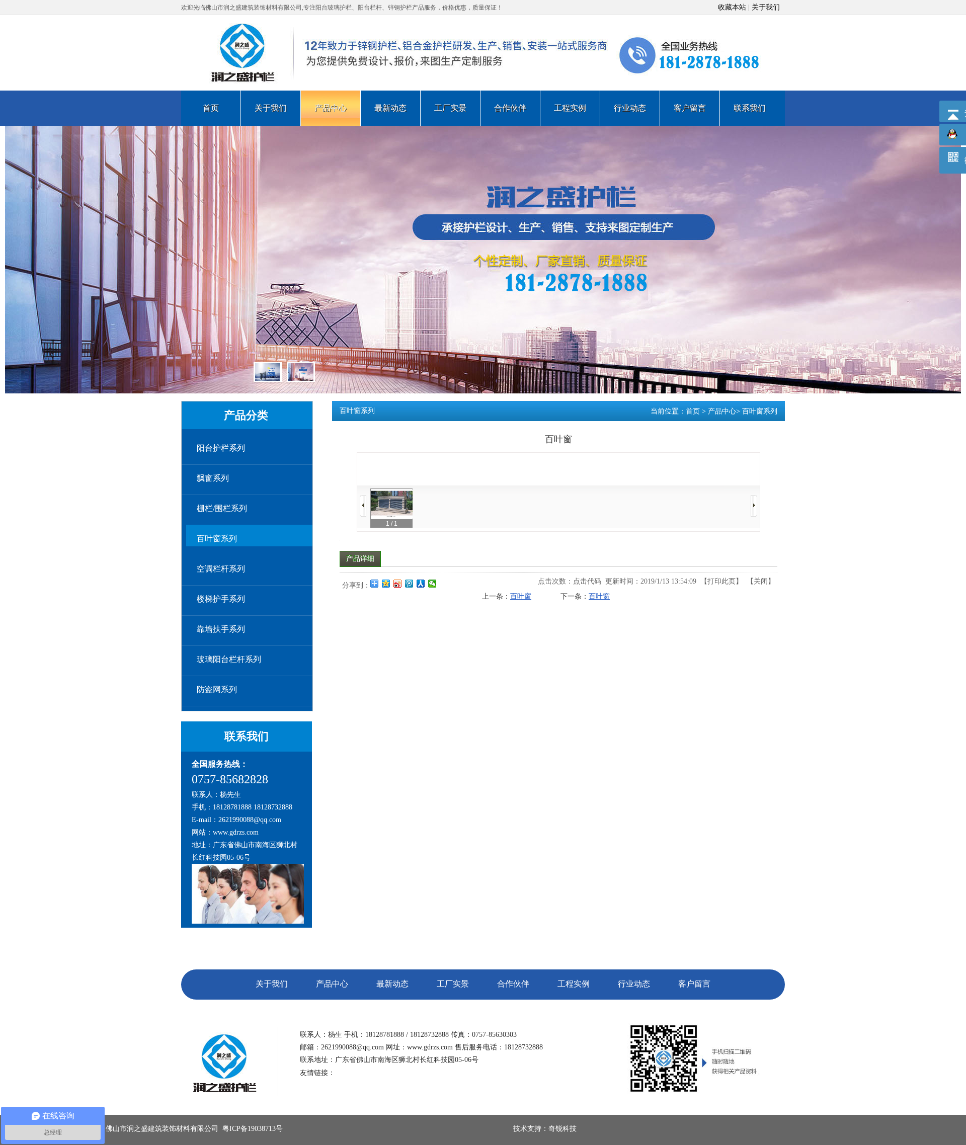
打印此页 (721, 581)
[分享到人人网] (421, 584)
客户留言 (694, 983)
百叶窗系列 (759, 411)
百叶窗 (520, 596)
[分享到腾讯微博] (409, 584)
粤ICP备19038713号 (252, 1128)
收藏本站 (732, 7)
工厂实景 (453, 983)
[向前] (363, 506)
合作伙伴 (513, 983)
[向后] (754, 506)
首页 (693, 411)
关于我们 (766, 7)
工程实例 (573, 983)
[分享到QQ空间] (386, 584)
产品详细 (360, 558)
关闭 (761, 581)
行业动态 (634, 983)
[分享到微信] (432, 584)
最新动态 (392, 983)
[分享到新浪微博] (397, 584)
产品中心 (722, 411)
